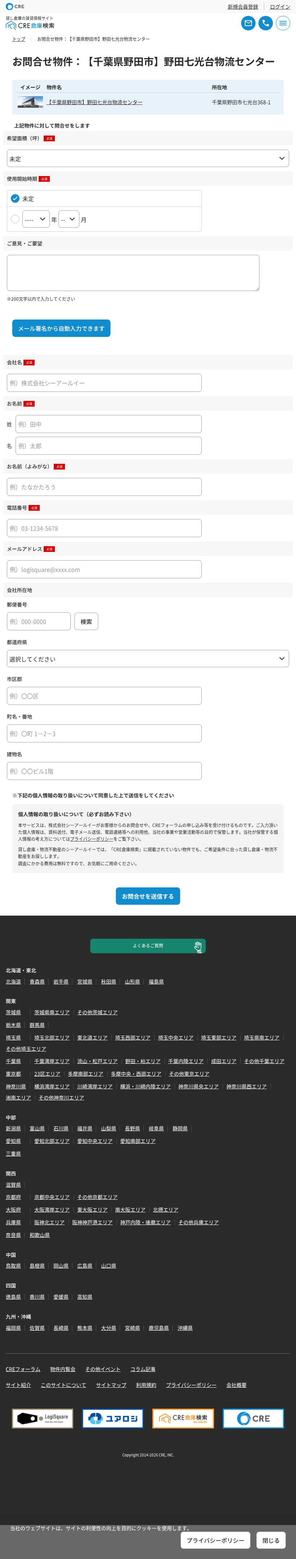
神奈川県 (16, 1086)
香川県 (37, 1296)
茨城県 (13, 1012)
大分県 (108, 1327)
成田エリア (223, 1061)
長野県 (132, 1128)
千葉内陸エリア (186, 1061)
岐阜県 (156, 1128)
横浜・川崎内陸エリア (145, 1086)
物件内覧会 (62, 1368)
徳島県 (13, 1296)
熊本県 (84, 1327)
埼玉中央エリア (175, 1037)
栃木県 (13, 1024)
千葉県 (13, 1061)
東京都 (13, 1073)
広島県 (84, 1265)
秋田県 (108, 981)
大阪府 (13, 1209)
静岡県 (180, 1128)
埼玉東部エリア (218, 1037)
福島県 (156, 981)
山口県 (108, 1265)
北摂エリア (165, 1209)
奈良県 (13, 1234)
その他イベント (103, 1368)
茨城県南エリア (52, 1012)
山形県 (132, 981)
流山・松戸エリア (97, 1061)
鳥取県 (13, 1265)
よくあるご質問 (148, 945)
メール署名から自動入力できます (61, 328)
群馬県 (37, 1024)
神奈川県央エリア (198, 1086)
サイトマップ (111, 1384)
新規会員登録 (243, 6)
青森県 (37, 981)
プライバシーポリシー (91, 839)
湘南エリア (18, 1097)
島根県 (37, 1265)
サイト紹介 (18, 1384)
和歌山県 (40, 1234)
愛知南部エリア (138, 1140)
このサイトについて (63, 1384)
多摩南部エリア (85, 1073)
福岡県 (13, 1327)
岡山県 (61, 1265)
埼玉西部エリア (133, 1037)
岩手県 (61, 981)
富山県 (37, 1128)
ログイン (280, 6)
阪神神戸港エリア (92, 1222)
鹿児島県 (159, 1327)
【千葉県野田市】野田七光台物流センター (95, 102)
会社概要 (236, 1384)
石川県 (61, 1128)
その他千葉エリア (264, 1061)
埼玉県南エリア (261, 1037)
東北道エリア (92, 1037)
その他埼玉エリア (26, 1048)
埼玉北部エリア (52, 1037)
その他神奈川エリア (61, 1097)
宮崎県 (132, 1327)
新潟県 (13, 1128)
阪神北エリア (49, 1222)
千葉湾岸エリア (52, 1061)
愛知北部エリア (52, 1140)
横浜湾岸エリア (52, 1086)
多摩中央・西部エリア (136, 1073)
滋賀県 (13, 1184)
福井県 (84, 1128)
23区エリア (47, 1073)
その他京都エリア (97, 1196)
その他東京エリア (189, 1073)
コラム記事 (143, 1368)
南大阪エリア (130, 1209)
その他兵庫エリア (198, 1222)
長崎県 (61, 1327)
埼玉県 (13, 1037)
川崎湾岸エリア (95, 1086)
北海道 (13, 981)
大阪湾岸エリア (52, 1209)
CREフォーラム (23, 1368)
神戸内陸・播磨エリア (145, 1222)
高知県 (84, 1296)
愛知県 (13, 1140)
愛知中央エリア (95, 1140)
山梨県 (108, 1128)
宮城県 (84, 981)
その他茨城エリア (97, 1012)
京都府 (13, 1196)
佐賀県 (37, 1327)
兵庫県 (13, 1222)
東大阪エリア (92, 1209)
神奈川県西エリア (246, 1086)
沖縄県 (185, 1327)
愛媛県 (61, 1296)
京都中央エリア (52, 1196)
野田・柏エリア (143, 1061)
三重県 (13, 1153)
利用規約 (146, 1384)
